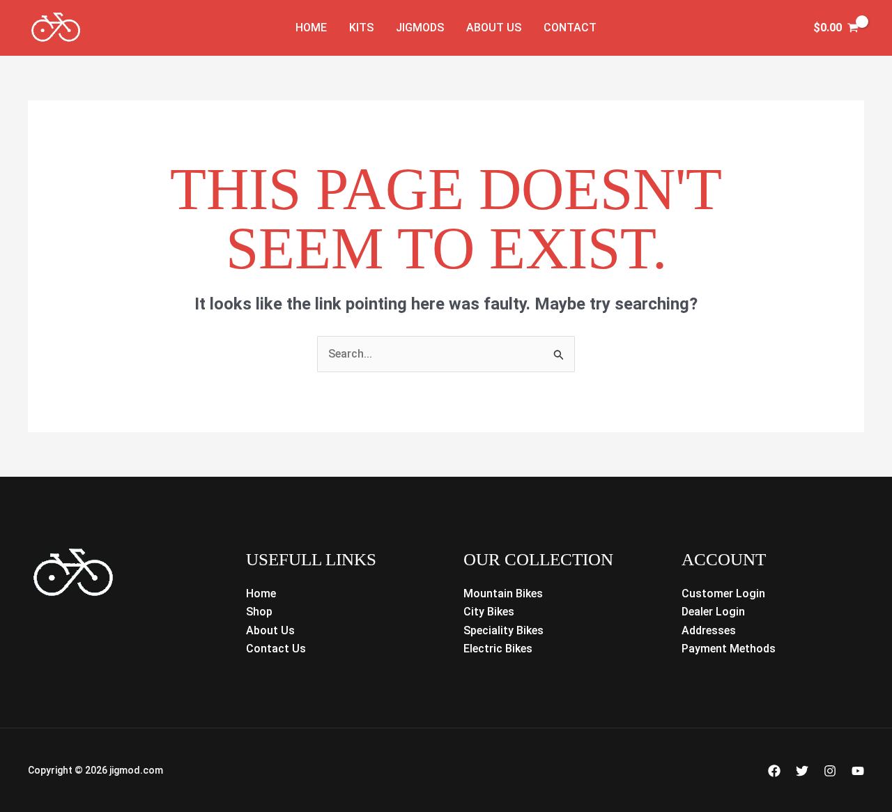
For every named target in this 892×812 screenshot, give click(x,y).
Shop (259, 611)
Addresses (709, 630)
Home (311, 27)
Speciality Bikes (503, 630)
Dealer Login (713, 611)
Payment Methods (729, 648)
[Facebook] (774, 771)
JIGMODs (420, 27)
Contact (570, 27)
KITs (361, 27)
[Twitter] (802, 771)
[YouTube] (858, 771)
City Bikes (488, 611)
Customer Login (723, 593)
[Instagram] (830, 771)
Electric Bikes (497, 648)
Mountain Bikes (503, 593)
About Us (493, 27)
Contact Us (276, 648)
